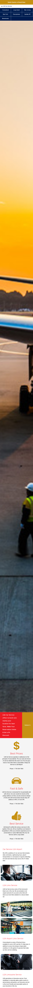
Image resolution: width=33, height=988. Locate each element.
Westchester (5, 18)
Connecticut (5, 10)
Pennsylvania (16, 14)
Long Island (16, 10)
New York (5, 14)
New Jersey (27, 10)
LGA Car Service (7, 6)
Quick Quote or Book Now (16, 2)
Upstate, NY (27, 14)
